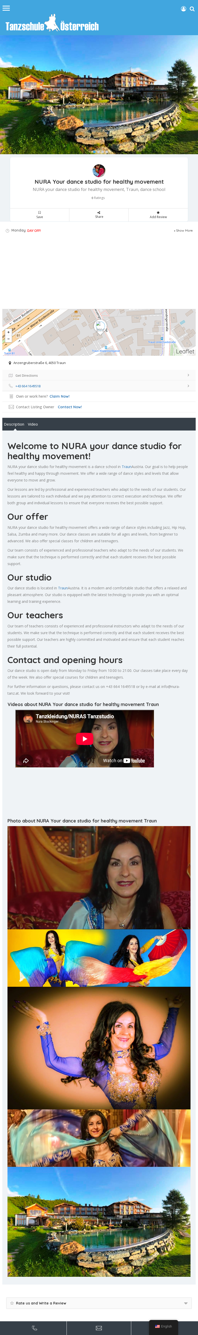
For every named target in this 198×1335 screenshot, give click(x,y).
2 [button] (97, 151)
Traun (126, 466)
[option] (99, 94)
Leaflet (185, 351)
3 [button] (101, 151)
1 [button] (93, 151)
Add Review (158, 217)
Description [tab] (14, 424)
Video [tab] (33, 424)
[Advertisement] (99, 272)
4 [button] (105, 151)
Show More (184, 230)
